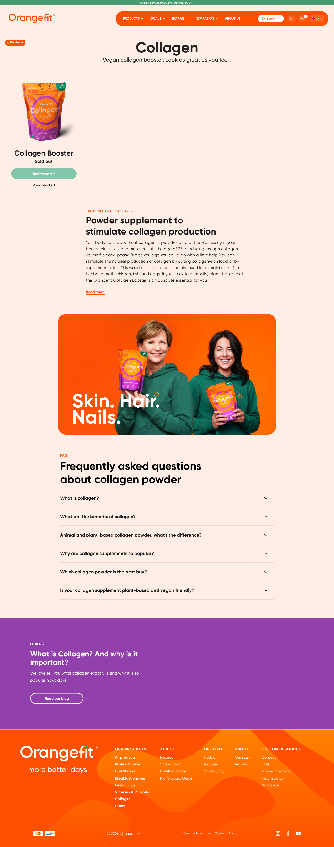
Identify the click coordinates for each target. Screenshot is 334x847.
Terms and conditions (197, 833)
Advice (167, 749)
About (242, 749)
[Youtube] (298, 833)
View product (43, 185)
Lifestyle (213, 749)
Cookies (220, 833)
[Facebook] (288, 833)
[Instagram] (278, 833)
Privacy (233, 833)
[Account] (291, 18)
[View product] (43, 135)
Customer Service (281, 749)
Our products (131, 749)
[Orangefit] (32, 18)
